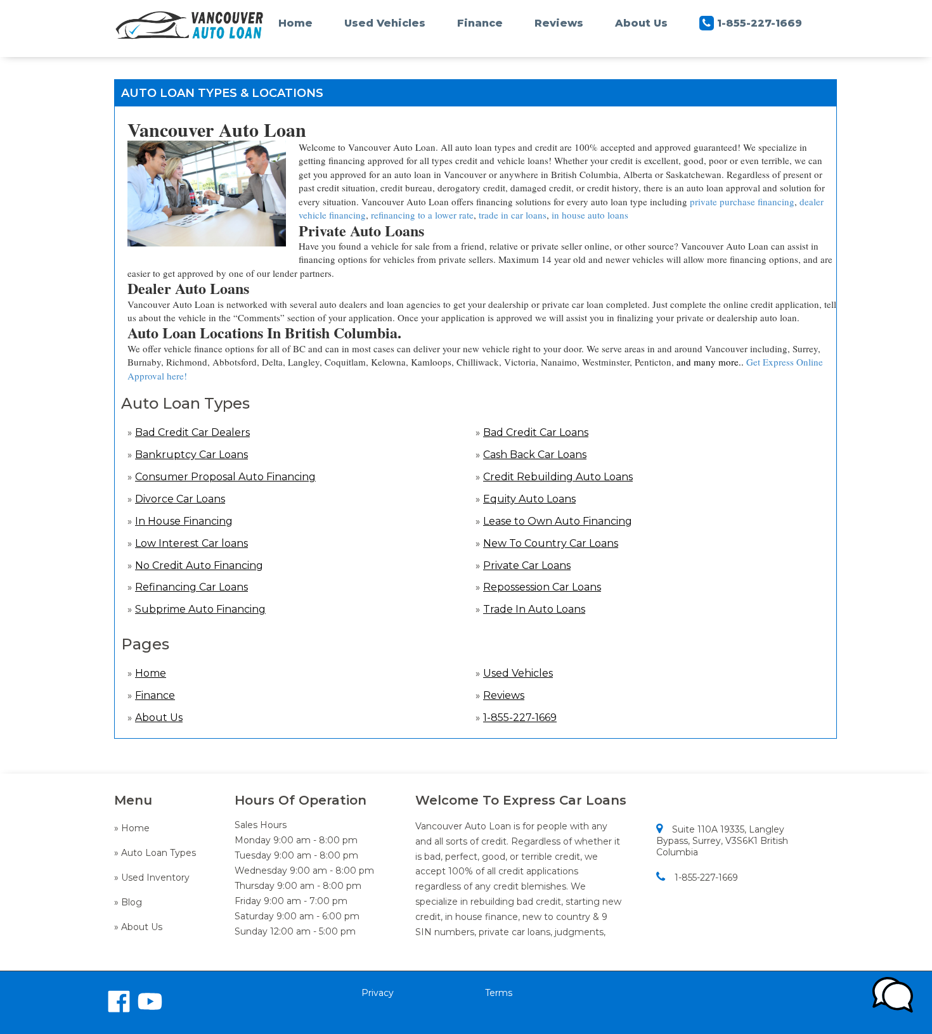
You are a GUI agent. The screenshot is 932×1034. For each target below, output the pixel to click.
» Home (132, 828)
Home (295, 23)
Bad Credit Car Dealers (192, 432)
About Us (641, 23)
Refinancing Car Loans (191, 587)
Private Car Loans (527, 565)
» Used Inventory (152, 877)
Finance (480, 23)
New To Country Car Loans (550, 543)
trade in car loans (513, 214)
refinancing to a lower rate (422, 214)
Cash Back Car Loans (534, 455)
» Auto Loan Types (155, 852)
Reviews (558, 23)
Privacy (377, 993)
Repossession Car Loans (542, 587)
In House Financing (184, 521)
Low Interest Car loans (191, 543)
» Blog (128, 902)
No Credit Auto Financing (199, 565)
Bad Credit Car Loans (535, 432)
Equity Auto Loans (529, 499)
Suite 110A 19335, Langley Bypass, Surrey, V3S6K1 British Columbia (722, 841)
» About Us (138, 927)
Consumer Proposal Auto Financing (225, 477)
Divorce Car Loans (180, 499)
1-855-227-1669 (759, 23)
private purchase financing (742, 201)
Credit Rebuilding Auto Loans (558, 477)
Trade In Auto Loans (534, 609)
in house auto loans (590, 214)
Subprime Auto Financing (200, 609)
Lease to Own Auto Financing (557, 521)
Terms (498, 993)
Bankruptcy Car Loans (191, 455)
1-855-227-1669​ (706, 877)
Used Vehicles (384, 23)
